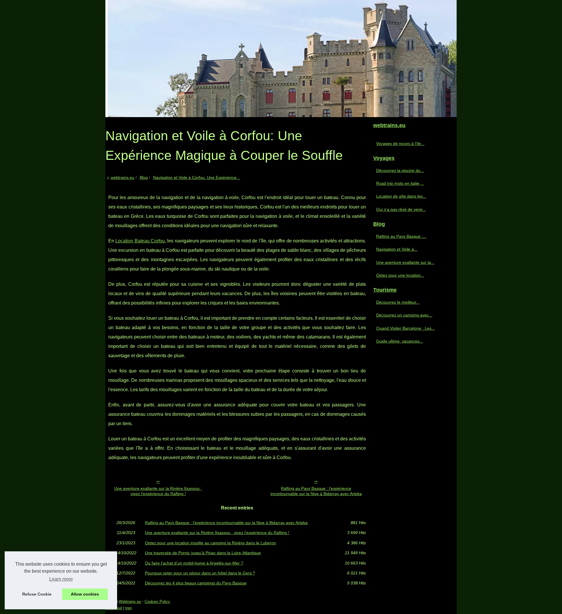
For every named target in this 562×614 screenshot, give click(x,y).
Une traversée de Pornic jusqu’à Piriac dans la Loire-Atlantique (203, 553)
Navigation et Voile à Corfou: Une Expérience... (196, 177)
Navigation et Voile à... (396, 249)
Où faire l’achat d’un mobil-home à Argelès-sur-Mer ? (194, 563)
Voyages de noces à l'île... (400, 143)
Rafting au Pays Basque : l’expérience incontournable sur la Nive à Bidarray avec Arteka (316, 491)
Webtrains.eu (130, 601)
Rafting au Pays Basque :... (401, 236)
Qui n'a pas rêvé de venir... (401, 209)
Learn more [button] (61, 579)
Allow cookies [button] (85, 594)
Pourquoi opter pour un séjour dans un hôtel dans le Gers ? (200, 573)
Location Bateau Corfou (140, 240)
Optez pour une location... (400, 275)
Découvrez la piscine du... (400, 170)
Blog (144, 177)
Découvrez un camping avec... (404, 315)
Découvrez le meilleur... (397, 302)
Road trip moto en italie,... (400, 183)
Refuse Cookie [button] (37, 594)
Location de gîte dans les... (401, 196)
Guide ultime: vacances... (399, 341)
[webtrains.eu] (281, 58)
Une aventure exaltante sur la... (405, 262)
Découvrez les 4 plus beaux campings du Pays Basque (195, 583)
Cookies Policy (157, 601)
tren (128, 608)
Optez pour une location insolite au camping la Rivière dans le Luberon (210, 543)
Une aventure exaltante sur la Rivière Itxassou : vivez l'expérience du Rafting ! (158, 491)
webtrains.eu (122, 177)
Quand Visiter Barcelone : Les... (405, 328)
